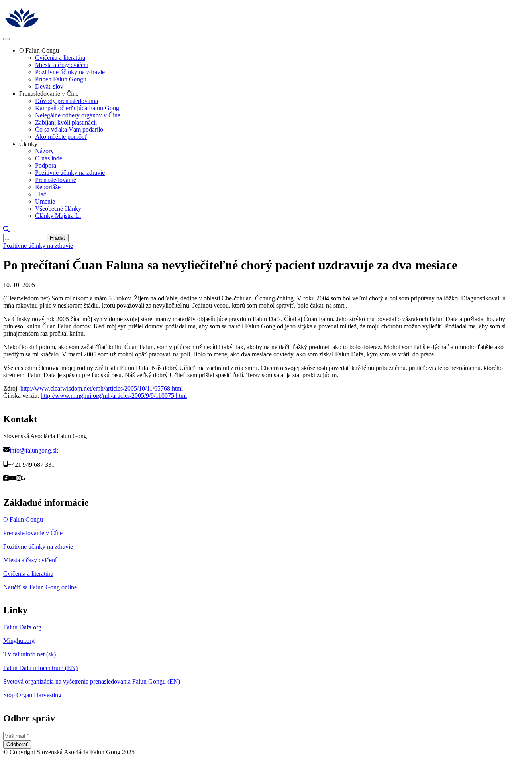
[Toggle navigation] (6, 39)
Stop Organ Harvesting (32, 695)
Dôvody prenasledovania (66, 100)
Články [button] (28, 143)
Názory (44, 151)
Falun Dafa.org (22, 627)
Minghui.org (19, 640)
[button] (6, 230)
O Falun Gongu (23, 519)
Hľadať (57, 238)
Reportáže (48, 187)
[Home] (66, 29)
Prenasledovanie (55, 179)
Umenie (45, 201)
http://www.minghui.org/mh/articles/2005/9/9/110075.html (114, 395)
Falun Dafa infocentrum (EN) (40, 667)
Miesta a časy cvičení (61, 64)
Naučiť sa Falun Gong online (40, 587)
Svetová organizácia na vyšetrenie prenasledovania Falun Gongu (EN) (91, 681)
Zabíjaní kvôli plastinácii (66, 122)
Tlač (40, 194)
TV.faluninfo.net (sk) (29, 654)
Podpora (45, 165)
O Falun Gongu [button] (39, 50)
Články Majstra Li (58, 215)
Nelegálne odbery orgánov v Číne (77, 115)
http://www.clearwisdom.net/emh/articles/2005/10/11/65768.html (101, 388)
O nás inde (48, 158)
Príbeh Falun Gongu (60, 79)
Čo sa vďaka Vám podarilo (69, 129)
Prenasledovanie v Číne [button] (48, 93)
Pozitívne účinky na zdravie (70, 72)
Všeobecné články (58, 208)
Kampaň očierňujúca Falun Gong (77, 108)
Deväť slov (49, 86)
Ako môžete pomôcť (61, 136)
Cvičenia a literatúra (60, 57)
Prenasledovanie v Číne (33, 533)
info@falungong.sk (34, 450)
